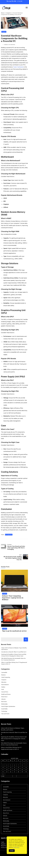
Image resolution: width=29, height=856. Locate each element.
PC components (8, 534)
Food (2, 689)
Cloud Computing (5, 677)
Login (2, 842)
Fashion (3, 687)
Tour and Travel (5, 713)
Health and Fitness (6, 694)
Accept (11, 850)
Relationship (4, 704)
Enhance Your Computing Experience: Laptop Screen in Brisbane (12, 598)
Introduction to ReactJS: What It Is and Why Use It (13, 652)
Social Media (4, 709)
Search (26, 639)
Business (3, 675)
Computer (4, 31)
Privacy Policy (5, 847)
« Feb (2, 776)
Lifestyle (3, 699)
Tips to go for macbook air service (14, 631)
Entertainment (5, 684)
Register (3, 844)
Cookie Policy (16, 847)
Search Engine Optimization (8, 706)
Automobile (4, 672)
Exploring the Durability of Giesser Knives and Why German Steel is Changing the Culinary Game (13, 738)
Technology (4, 711)
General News (4, 692)
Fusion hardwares (18, 67)
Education (3, 682)
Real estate (4, 701)
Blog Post (3, 845)
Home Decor (4, 696)
